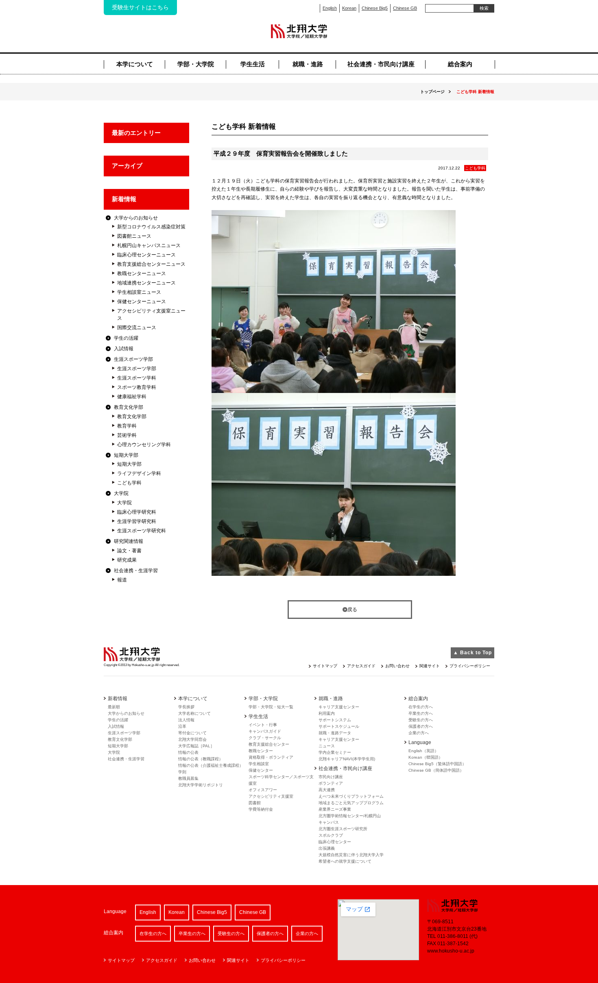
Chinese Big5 (375, 8)
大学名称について (194, 713)
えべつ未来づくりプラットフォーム (351, 796)
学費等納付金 (261, 809)
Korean (349, 8)
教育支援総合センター (269, 744)
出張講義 (327, 848)
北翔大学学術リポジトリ (200, 785)
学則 (182, 772)
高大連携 (327, 790)
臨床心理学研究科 (136, 512)
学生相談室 (259, 764)
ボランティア (331, 783)
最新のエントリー (136, 132)
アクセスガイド (361, 666)
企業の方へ (418, 733)
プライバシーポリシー (470, 666)
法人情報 (186, 720)
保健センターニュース (141, 301)
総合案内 (460, 64)
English (330, 8)
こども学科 (129, 483)
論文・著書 (129, 550)
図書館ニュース (134, 236)
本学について (134, 64)
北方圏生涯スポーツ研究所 (343, 829)
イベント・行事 (263, 725)
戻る (352, 609)
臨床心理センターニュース (146, 255)
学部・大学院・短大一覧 (271, 707)
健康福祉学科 (131, 396)
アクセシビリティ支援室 (271, 796)
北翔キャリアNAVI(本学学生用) (347, 759)
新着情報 (124, 198)
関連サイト (429, 666)
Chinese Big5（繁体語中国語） (437, 764)
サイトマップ (325, 666)
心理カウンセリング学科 (144, 444)
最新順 (114, 707)
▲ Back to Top (472, 652)
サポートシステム (335, 720)
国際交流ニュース (136, 327)
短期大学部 (126, 455)
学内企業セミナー (335, 752)
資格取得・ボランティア (271, 757)
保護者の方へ (420, 726)
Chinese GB (405, 8)
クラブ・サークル (265, 738)
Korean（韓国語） (425, 757)
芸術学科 (127, 435)
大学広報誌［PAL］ (196, 746)
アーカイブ (127, 165)
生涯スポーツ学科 (136, 378)
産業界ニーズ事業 (335, 809)
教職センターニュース (141, 273)
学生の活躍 (126, 338)
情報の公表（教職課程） (200, 759)
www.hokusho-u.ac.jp (450, 951)
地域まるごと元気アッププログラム (351, 803)
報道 (122, 580)
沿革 (182, 726)
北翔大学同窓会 (192, 739)
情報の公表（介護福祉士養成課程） (210, 765)
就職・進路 (307, 64)
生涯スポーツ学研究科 (141, 531)
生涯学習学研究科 (136, 521)
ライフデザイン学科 (139, 473)
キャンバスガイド (265, 731)
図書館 (255, 803)
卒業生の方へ (420, 713)
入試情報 (123, 349)
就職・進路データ (335, 733)
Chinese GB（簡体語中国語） (436, 770)
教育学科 (127, 426)
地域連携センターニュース (146, 283)
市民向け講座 (331, 777)
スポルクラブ (331, 835)
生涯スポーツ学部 (133, 359)
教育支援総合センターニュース (151, 264)
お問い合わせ (397, 666)
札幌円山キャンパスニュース (149, 245)
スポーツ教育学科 (136, 387)
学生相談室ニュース (139, 292)
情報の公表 (188, 752)
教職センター (261, 751)
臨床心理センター (335, 842)
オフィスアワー (263, 790)
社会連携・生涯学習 (136, 570)
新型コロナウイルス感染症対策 (151, 227)
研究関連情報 (128, 541)
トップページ (432, 91)
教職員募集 (188, 778)
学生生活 (252, 64)
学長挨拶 (186, 707)
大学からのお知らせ (136, 218)
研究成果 (127, 560)
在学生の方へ (420, 707)
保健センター (261, 770)
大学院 (121, 493)
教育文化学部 (128, 407)
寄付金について (192, 733)
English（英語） (423, 751)
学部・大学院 (195, 64)
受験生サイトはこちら (140, 7)
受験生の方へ (420, 720)
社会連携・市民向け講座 (381, 64)
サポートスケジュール (339, 726)
